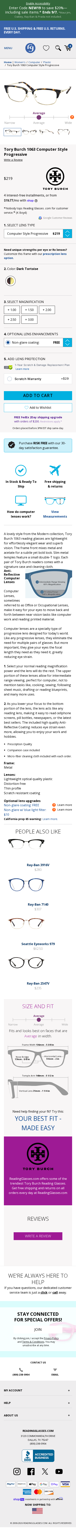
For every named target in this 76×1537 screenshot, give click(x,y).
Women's (20, 62)
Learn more (22, 368)
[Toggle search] (58, 48)
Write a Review (13, 160)
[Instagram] (17, 1475)
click (44, 1292)
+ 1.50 (29, 310)
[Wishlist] (46, 48)
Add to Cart (38, 395)
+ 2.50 (12, 319)
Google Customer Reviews (57, 218)
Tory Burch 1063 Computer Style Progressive (33, 65)
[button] (38, 233)
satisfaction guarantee (41, 448)
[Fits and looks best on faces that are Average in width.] (38, 123)
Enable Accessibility (38, 3)
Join (38, 1329)
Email (55, 1374)
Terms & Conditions (33, 1341)
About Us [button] (11, 1415)
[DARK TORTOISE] (10, 280)
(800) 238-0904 (20, 1374)
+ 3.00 (29, 319)
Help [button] (7, 1403)
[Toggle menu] (8, 48)
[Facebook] (31, 1475)
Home (8, 62)
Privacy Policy (51, 1338)
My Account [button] (13, 1390)
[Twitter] (45, 1475)
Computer (34, 62)
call (55, 1292)
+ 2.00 (47, 310)
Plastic (47, 62)
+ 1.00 (12, 310)
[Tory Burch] (57, 178)
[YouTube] (59, 1475)
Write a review (38, 1236)
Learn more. (50, 819)
